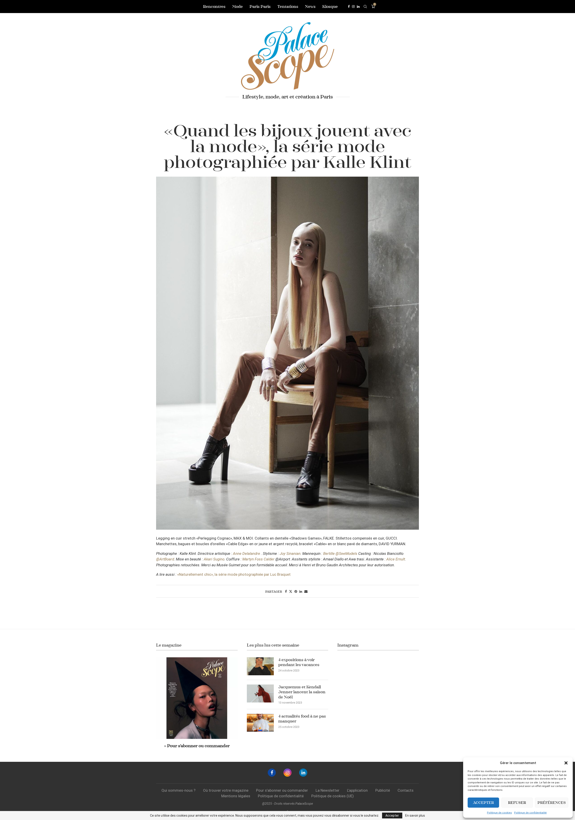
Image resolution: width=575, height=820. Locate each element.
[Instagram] (353, 6)
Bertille (329, 553)
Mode (237, 6)
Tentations (287, 6)
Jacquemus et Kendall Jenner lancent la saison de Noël (301, 692)
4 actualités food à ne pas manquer (302, 719)
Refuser (517, 802)
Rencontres (214, 6)
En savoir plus (415, 815)
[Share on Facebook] (286, 591)
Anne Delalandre (246, 553)
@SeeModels (346, 553)
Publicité (382, 790)
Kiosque (330, 6)
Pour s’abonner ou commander (282, 790)
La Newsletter (327, 790)
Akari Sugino (214, 559)
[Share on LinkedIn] (300, 591)
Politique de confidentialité (530, 812)
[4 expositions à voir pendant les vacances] (260, 666)
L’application (357, 790)
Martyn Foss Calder (258, 559)
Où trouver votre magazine (225, 790)
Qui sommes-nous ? (178, 790)
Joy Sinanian (290, 553)
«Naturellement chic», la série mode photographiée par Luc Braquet (234, 574)
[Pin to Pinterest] (295, 591)
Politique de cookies (499, 812)
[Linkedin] (358, 6)
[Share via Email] (305, 591)
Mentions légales (235, 796)
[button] (566, 763)
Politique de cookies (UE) (332, 796)
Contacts (406, 790)
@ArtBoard (165, 559)
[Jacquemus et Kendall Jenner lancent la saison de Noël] (260, 693)
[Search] (365, 6)
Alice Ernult (395, 559)
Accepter (483, 802)
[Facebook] (349, 6)
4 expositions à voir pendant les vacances (298, 662)
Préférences (551, 802)
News (310, 6)
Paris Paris (260, 6)
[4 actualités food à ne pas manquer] (260, 723)
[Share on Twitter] (290, 591)
